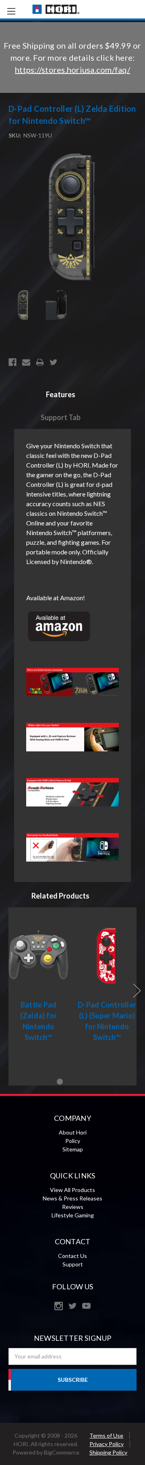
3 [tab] (85, 1082)
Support (72, 1264)
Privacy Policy (106, 1443)
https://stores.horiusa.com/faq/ (72, 69)
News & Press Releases (72, 1198)
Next (137, 990)
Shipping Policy (108, 1452)
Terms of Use (106, 1435)
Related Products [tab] (60, 895)
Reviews (72, 1206)
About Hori (73, 1132)
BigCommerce (61, 1452)
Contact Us (72, 1255)
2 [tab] (72, 1082)
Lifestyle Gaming (73, 1215)
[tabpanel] (38, 980)
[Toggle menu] (11, 11)
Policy (72, 1140)
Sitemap (72, 1149)
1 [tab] (60, 1082)
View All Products (72, 1189)
